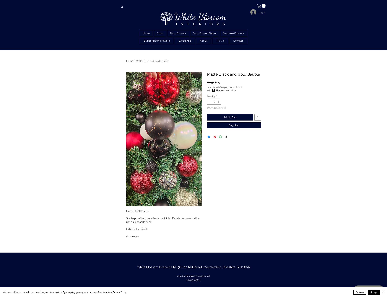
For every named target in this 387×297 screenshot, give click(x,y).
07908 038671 (193, 280)
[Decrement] (209, 101)
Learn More (230, 90)
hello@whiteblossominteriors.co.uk (193, 276)
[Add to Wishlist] (257, 117)
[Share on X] (226, 137)
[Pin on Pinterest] (215, 137)
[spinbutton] (214, 101)
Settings (360, 292)
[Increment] (219, 101)
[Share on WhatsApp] (220, 137)
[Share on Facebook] (209, 137)
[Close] (383, 292)
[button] (262, 6)
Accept (374, 292)
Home (129, 61)
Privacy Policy (119, 292)
